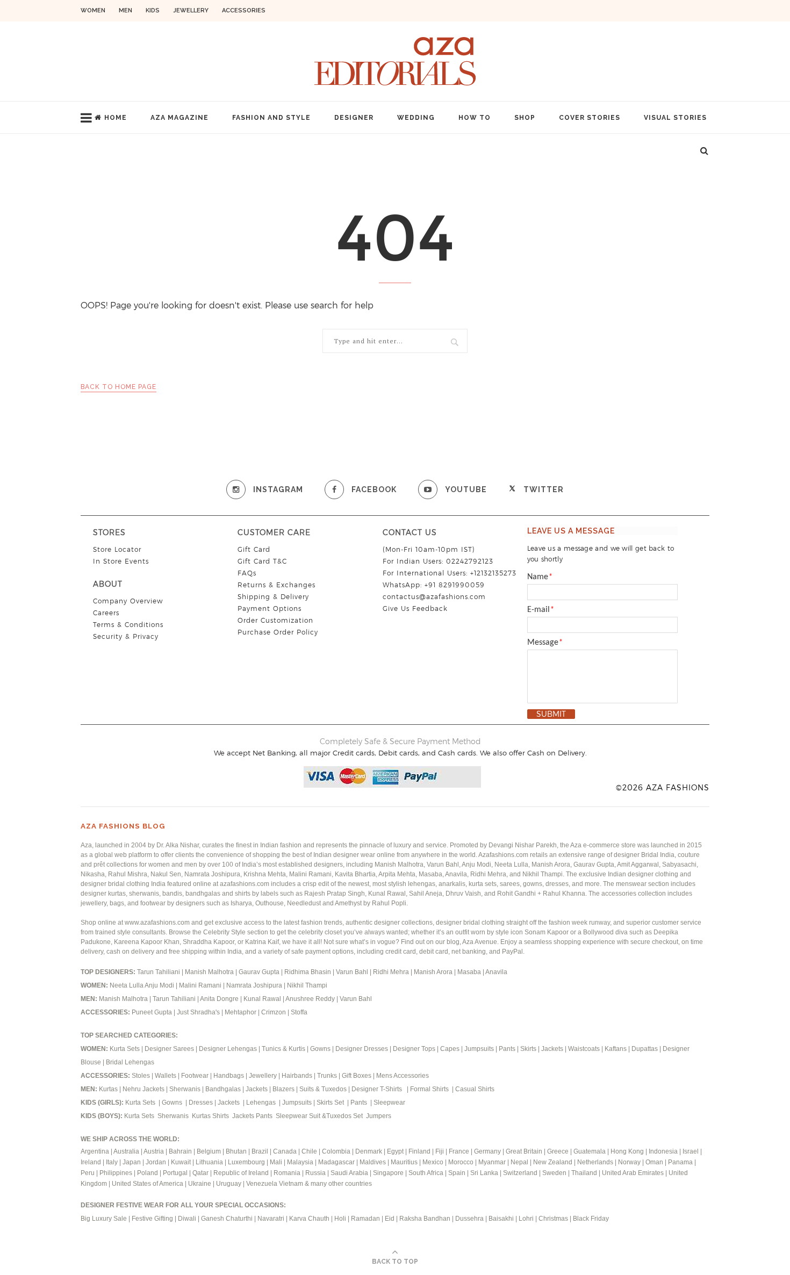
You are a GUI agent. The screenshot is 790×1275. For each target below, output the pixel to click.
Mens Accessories (402, 1075)
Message (545, 642)
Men (125, 10)
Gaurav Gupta (260, 972)
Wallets (166, 1075)
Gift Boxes (357, 1075)
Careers (106, 613)
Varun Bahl (353, 972)
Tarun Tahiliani (159, 972)
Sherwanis (185, 1089)
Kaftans (616, 1049)
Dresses (201, 1102)
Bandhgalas (223, 1089)
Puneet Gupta (152, 1012)
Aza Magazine (179, 117)
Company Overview (128, 601)
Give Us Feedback (415, 608)
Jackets (552, 1049)
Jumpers (378, 1116)
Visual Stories (675, 117)
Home (115, 117)
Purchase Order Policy (278, 632)
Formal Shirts (430, 1089)
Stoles (141, 1075)
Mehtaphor (240, 1012)
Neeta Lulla (127, 985)
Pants (507, 1049)
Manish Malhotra (210, 972)
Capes (449, 1049)
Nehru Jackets (144, 1089)
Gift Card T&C (262, 561)
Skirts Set (331, 1102)
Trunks (328, 1075)
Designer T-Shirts (378, 1089)
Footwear (195, 1075)
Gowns (321, 1049)
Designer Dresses (361, 1049)
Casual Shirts (475, 1089)
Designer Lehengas (228, 1049)
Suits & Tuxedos (323, 1089)
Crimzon (273, 1012)
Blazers (284, 1089)
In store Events (121, 561)
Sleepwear (389, 1102)
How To (474, 117)
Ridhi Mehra (392, 972)
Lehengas (261, 1102)
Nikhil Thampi (307, 985)
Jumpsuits (479, 1049)
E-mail (540, 610)
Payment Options (269, 608)
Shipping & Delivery (273, 597)
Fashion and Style (271, 117)
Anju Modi (160, 985)
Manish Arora (434, 972)
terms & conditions (128, 625)
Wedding (416, 117)
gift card (254, 549)
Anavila (496, 972)
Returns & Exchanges (276, 585)
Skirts (528, 1049)
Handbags (229, 1075)
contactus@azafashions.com (434, 597)
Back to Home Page (118, 387)
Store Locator (117, 549)
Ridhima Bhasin (308, 972)
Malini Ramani (201, 985)
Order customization (275, 620)
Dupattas (644, 1049)
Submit (551, 714)
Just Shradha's (198, 1012)
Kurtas (109, 1089)
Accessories (243, 10)
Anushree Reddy (310, 999)
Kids (153, 10)
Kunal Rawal (262, 999)
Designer (354, 117)
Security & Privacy (126, 636)
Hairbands (298, 1075)
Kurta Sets (125, 1049)
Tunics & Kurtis (283, 1049)
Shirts (221, 1116)
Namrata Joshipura (255, 985)
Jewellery (191, 10)
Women (93, 10)
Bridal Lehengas (130, 1062)
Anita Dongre (219, 999)
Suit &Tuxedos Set (336, 1116)
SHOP (524, 117)
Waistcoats (584, 1049)
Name (539, 577)
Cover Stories (589, 117)
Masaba (470, 972)
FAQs (247, 573)
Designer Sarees (169, 1049)
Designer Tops (414, 1049)
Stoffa (299, 1012)
